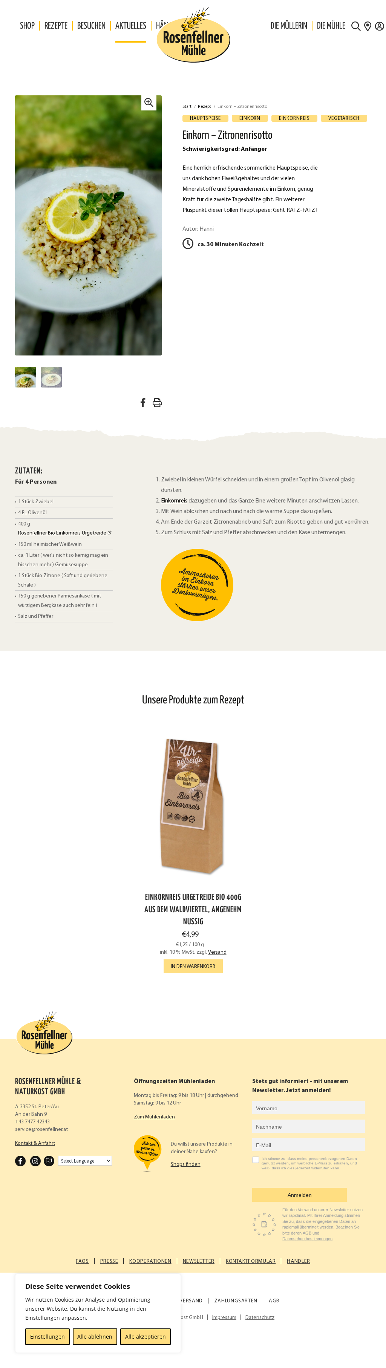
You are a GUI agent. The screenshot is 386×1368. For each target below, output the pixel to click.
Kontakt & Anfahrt (35, 1143)
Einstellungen (47, 1336)
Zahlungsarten (235, 1301)
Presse (109, 1261)
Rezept (204, 106)
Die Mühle (331, 26)
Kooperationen (150, 1261)
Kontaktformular (251, 1261)
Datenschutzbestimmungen (307, 1238)
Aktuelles (130, 26)
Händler (298, 1261)
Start (186, 106)
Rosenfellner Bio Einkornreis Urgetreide (62, 533)
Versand (217, 952)
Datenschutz (259, 1318)
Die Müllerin (289, 26)
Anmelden (300, 1195)
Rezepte (55, 26)
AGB (307, 1233)
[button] (148, 102)
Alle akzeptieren (145, 1336)
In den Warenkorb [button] (193, 967)
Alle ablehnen (94, 1336)
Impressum (224, 1318)
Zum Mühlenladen (154, 1117)
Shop (27, 26)
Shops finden (186, 1164)
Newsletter (198, 1261)
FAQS (82, 1261)
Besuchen (91, 26)
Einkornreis (174, 501)
